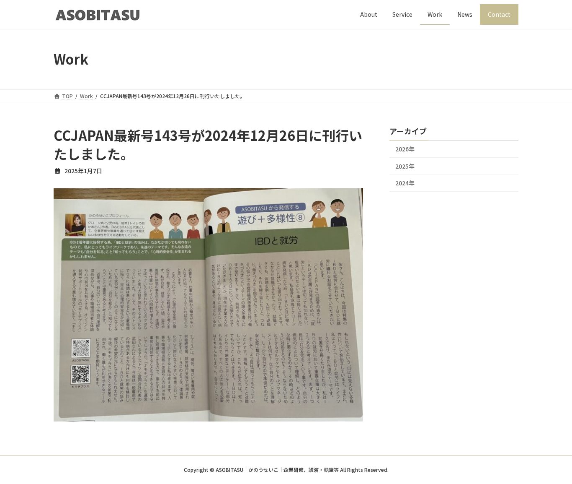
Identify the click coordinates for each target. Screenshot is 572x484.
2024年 (405, 183)
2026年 (405, 149)
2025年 (405, 165)
